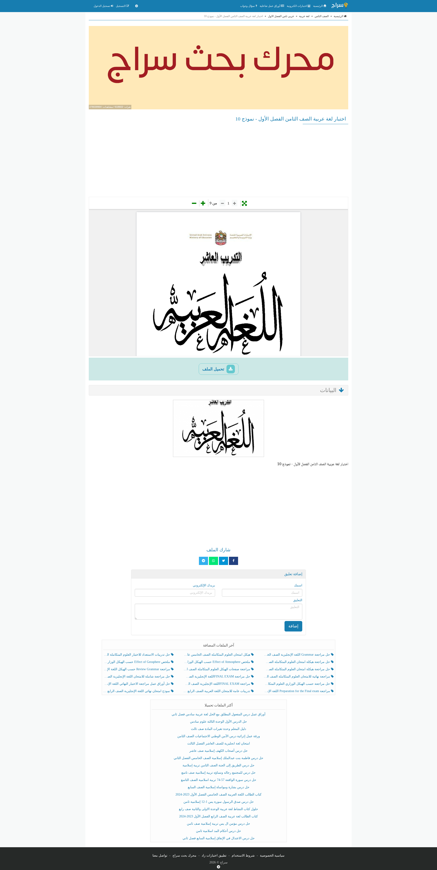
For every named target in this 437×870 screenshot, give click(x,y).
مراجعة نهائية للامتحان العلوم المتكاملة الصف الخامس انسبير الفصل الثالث (297, 676)
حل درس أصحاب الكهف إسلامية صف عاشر (218, 750)
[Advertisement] (218, 160)
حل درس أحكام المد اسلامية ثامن (218, 831)
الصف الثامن (322, 16)
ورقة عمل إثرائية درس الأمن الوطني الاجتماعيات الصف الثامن (218, 736)
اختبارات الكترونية (297, 6)
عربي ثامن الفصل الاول (281, 16)
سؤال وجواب (247, 6)
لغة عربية (304, 16)
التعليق (297, 600)
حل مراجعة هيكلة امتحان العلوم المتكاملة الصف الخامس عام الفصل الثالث (297, 669)
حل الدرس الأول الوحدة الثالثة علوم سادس (218, 721)
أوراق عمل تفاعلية (270, 6)
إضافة (293, 626)
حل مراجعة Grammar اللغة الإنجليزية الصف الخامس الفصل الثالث (297, 654)
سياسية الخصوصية (272, 855)
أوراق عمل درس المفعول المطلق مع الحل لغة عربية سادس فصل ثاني (218, 714)
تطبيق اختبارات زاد (214, 855)
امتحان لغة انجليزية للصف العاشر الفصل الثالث (218, 743)
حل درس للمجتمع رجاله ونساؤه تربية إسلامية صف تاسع (218, 772)
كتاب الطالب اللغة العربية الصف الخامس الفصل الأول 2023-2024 (218, 794)
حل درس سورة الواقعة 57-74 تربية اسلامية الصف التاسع (218, 780)
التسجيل (121, 6)
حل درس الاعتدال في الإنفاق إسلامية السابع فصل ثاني (219, 838)
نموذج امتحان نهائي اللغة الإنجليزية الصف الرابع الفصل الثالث (137, 691)
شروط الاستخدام (243, 855)
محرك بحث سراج (184, 855)
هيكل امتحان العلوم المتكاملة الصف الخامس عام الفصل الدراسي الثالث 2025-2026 (217, 654)
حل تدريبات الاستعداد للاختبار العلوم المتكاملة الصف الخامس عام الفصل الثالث (137, 654)
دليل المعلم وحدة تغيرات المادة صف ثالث (218, 729)
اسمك (298, 585)
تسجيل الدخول (102, 6)
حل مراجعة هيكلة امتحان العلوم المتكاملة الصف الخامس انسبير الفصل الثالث (297, 662)
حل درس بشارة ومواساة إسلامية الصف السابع (218, 787)
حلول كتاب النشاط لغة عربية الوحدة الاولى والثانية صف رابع (218, 809)
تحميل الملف (213, 369)
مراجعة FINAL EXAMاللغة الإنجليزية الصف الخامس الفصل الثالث (217, 683)
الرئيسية (318, 6)
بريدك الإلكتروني (204, 585)
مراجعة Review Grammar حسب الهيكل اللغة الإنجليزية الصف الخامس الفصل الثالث (137, 669)
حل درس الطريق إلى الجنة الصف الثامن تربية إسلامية (218, 765)
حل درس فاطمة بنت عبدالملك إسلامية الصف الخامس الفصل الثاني (218, 758)
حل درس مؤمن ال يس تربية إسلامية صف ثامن (218, 823)
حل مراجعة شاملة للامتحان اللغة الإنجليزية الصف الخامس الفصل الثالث (137, 676)
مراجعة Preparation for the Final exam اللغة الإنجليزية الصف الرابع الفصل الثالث (297, 691)
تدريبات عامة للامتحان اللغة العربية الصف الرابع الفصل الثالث (217, 691)
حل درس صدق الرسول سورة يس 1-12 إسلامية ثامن (218, 801)
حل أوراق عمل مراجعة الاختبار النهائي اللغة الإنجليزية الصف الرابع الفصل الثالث (137, 683)
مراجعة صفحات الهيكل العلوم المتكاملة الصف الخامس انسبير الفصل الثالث (217, 669)
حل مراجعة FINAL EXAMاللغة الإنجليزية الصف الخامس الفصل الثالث (217, 676)
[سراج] (340, 6)
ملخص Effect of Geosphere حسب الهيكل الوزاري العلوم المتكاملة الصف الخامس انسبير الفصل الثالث (137, 662)
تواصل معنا (159, 855)
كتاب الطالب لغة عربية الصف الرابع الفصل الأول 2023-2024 (218, 816)
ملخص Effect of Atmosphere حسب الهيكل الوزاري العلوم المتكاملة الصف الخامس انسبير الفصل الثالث (217, 662)
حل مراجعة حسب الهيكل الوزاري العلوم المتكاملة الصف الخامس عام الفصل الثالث (297, 683)
